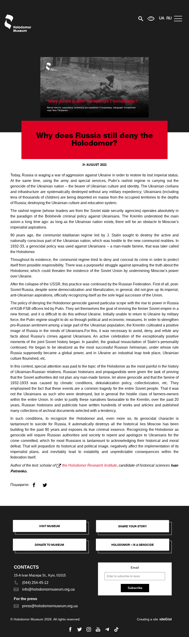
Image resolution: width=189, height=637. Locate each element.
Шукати (124, 18)
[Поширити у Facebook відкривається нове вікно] (36, 483)
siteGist (165, 619)
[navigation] (179, 18)
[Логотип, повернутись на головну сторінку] (19, 23)
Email (135, 567)
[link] (52, 547)
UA (161, 18)
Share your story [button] (132, 526)
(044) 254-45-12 (35, 583)
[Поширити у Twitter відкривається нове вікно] (47, 483)
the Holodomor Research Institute (89, 465)
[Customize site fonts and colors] (151, 19)
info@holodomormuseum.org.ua (48, 589)
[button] (52, 528)
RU (169, 18)
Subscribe (135, 588)
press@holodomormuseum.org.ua (50, 606)
